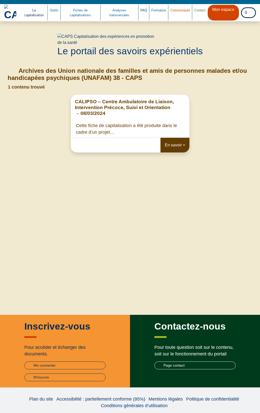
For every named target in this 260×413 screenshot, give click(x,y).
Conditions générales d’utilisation (134, 405)
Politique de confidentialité (212, 399)
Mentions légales (166, 399)
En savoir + (175, 145)
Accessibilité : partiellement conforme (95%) (100, 399)
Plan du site (41, 399)
